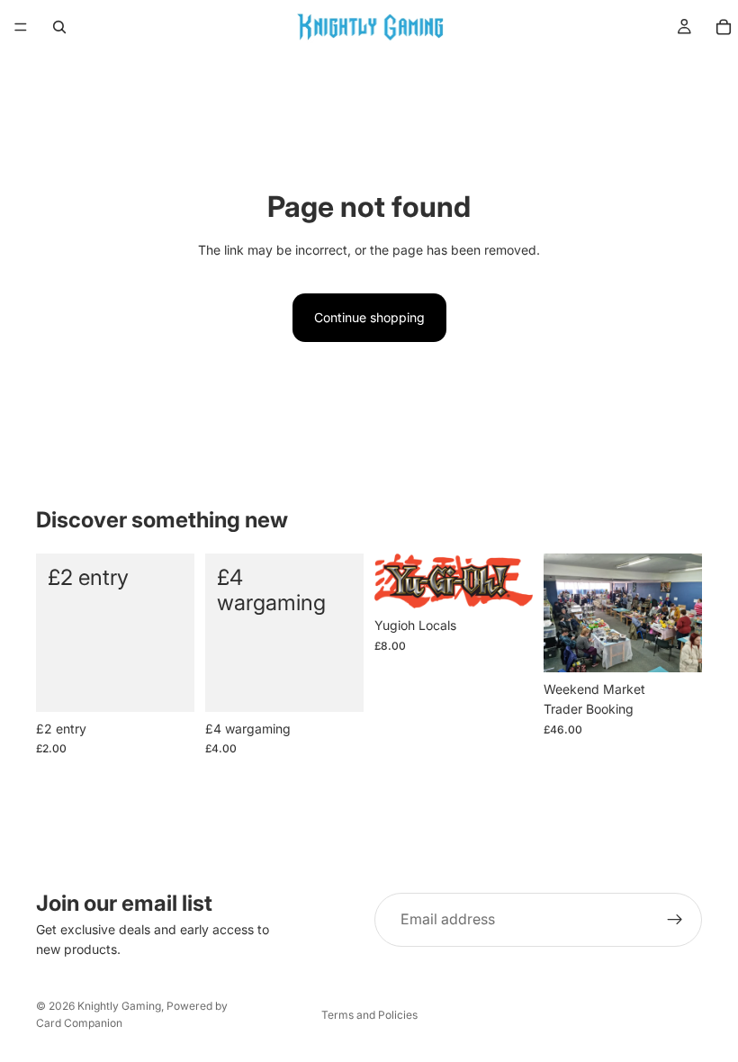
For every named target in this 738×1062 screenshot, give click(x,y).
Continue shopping (369, 317)
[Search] (59, 27)
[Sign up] (675, 920)
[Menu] (20, 27)
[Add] (166, 684)
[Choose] (674, 644)
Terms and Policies (369, 1015)
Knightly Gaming (119, 1005)
